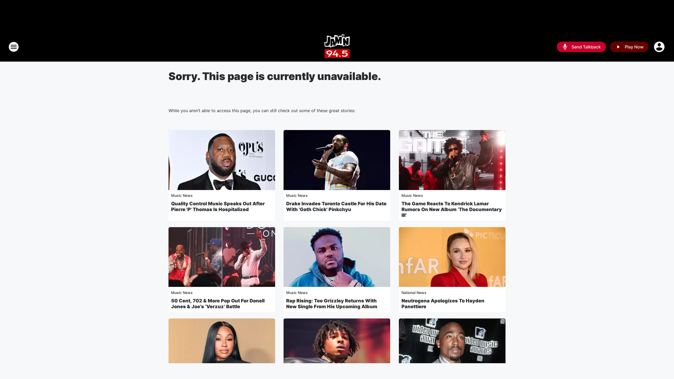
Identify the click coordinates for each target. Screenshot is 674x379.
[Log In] (660, 47)
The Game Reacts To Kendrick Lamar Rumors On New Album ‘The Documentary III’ (452, 209)
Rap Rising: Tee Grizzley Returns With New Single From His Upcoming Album (331, 303)
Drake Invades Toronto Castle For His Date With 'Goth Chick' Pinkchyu (336, 206)
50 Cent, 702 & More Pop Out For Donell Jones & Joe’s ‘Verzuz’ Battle (218, 303)
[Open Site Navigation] (13, 47)
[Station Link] (337, 47)
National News (414, 292)
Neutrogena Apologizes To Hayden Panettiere (443, 303)
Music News (182, 195)
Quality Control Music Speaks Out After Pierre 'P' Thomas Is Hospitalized (218, 206)
